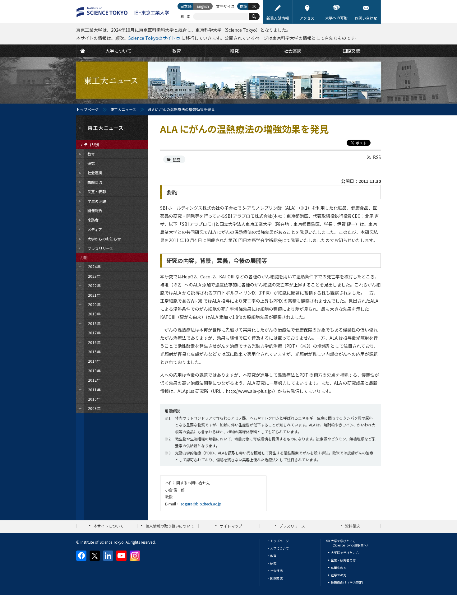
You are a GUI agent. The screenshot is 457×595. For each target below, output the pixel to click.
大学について (279, 548)
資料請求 (352, 525)
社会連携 (276, 570)
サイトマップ (231, 525)
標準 (243, 6)
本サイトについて (108, 525)
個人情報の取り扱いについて (169, 525)
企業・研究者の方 (343, 560)
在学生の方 (338, 575)
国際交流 (276, 578)
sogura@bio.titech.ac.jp (201, 503)
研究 (176, 159)
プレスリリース (292, 525)
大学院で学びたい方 (345, 552)
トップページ (87, 109)
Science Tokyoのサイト (152, 38)
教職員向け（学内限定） (348, 582)
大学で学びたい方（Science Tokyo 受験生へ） (350, 542)
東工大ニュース (123, 109)
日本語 (186, 6)
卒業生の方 (338, 567)
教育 (273, 555)
